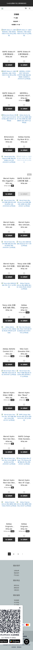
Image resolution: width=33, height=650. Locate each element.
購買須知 (16, 585)
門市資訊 (16, 575)
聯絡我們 (16, 573)
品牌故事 (16, 570)
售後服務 (16, 600)
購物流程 (16, 588)
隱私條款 (19, 647)
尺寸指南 (16, 605)
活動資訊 (16, 590)
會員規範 (14, 647)
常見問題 (16, 602)
